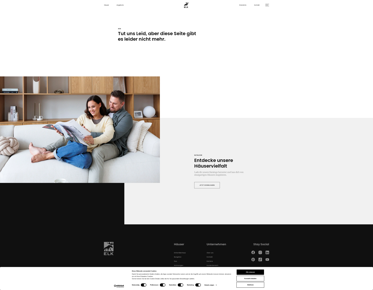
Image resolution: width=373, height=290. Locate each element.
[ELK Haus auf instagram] (260, 252)
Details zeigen (209, 285)
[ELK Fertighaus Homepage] (109, 249)
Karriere (210, 261)
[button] (267, 5)
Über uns (210, 253)
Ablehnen (250, 285)
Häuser (106, 5)
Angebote (120, 5)
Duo (175, 261)
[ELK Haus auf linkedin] (267, 252)
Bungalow (177, 257)
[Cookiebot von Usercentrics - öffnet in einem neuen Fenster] (119, 286)
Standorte (242, 5)
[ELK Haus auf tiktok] (260, 259)
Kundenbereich (212, 265)
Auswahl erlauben (250, 278)
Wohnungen (178, 265)
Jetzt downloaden (207, 185)
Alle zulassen (250, 272)
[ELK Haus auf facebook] (253, 252)
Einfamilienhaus (180, 253)
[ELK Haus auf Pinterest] (253, 259)
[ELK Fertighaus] (186, 5)
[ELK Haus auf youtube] (267, 259)
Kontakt (257, 5)
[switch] (162, 285)
